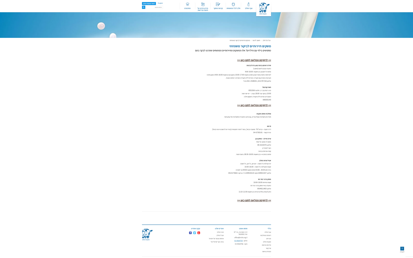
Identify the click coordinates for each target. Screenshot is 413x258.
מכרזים (268, 239)
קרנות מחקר (218, 8)
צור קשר (268, 248)
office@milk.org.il (240, 237)
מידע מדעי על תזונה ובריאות (202, 9)
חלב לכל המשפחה (233, 8)
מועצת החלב (267, 242)
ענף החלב (248, 8)
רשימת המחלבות (265, 235)
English (160, 3)
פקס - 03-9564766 (241, 244)
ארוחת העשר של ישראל (216, 239)
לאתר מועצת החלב (149, 4)
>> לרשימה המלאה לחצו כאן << (254, 60)
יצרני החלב (220, 232)
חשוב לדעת (256, 40)
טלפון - (240, 241)
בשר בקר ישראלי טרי (217, 242)
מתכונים (187, 8)
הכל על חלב (266, 40)
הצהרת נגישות (266, 251)
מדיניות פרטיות (266, 245)
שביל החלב (220, 235)
